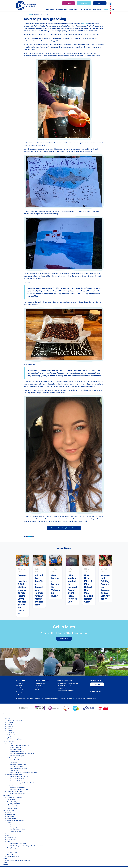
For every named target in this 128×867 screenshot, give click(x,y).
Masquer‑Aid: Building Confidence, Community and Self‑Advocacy (105, 587)
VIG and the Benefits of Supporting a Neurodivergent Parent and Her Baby (38, 590)
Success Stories (20, 688)
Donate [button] (68, 3)
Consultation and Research (14, 791)
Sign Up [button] (97, 684)
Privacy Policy (30, 698)
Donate (9, 812)
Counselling (13, 762)
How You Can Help (8, 810)
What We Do (10, 722)
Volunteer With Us (12, 852)
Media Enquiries (20, 692)
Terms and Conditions (20, 698)
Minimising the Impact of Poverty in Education (22, 783)
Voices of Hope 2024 (12, 806)
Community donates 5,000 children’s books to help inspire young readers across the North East (22, 594)
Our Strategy (10, 730)
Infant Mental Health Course (18, 843)
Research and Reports (13, 802)
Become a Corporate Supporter (15, 820)
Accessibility (37, 698)
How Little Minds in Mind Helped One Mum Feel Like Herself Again (88, 588)
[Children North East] (26, 5)
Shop (4, 716)
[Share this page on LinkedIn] (31, 536)
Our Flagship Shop (12, 735)
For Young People (39, 688)
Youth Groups (14, 770)
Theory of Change (12, 808)
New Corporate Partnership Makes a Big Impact (55, 585)
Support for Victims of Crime (18, 764)
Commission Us (11, 837)
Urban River (55, 698)
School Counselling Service (17, 787)
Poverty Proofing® (12, 848)
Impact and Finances (21, 690)
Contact (18, 694)
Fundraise (9, 823)
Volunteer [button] (84, 3)
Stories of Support (12, 814)
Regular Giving (11, 816)
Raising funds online (15, 825)
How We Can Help (8, 741)
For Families (38, 686)
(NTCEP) (84, 24)
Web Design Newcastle (47, 698)
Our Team (9, 728)
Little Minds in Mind (15, 749)
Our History (10, 724)
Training (9, 841)
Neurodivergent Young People (18, 768)
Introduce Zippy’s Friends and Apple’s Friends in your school (26, 846)
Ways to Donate (11, 818)
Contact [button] (99, 3)
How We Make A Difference (14, 797)
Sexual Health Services (16, 760)
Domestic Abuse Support (17, 751)
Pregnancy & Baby (40, 683)
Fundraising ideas (15, 827)
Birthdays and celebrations (17, 829)
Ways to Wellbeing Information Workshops (22, 753)
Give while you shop (15, 831)
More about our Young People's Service (64, 528)
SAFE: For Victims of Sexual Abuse (19, 745)
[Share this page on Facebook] (33, 536)
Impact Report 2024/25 (13, 804)
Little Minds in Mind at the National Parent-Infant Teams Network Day (72, 588)
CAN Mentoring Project (16, 766)
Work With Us (19, 683)
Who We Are (6, 718)
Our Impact (6, 795)
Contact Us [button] (64, 639)
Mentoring (10, 854)
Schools (37, 690)
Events (8, 833)
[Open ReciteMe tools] (110, 3)
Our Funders (10, 733)
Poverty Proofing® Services (14, 774)
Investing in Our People (13, 856)
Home (25, 15)
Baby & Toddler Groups (16, 747)
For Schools (10, 785)
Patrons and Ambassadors (14, 720)
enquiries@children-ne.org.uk (66, 690)
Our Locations (19, 686)
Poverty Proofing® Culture (17, 781)
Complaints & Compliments (14, 739)
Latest (30, 15)
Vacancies (9, 850)
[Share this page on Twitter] (29, 536)
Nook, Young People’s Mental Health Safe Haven (23, 772)
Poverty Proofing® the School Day (19, 776)
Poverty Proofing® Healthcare (18, 779)
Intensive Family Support (17, 756)
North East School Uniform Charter (19, 789)
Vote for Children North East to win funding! (18, 860)
